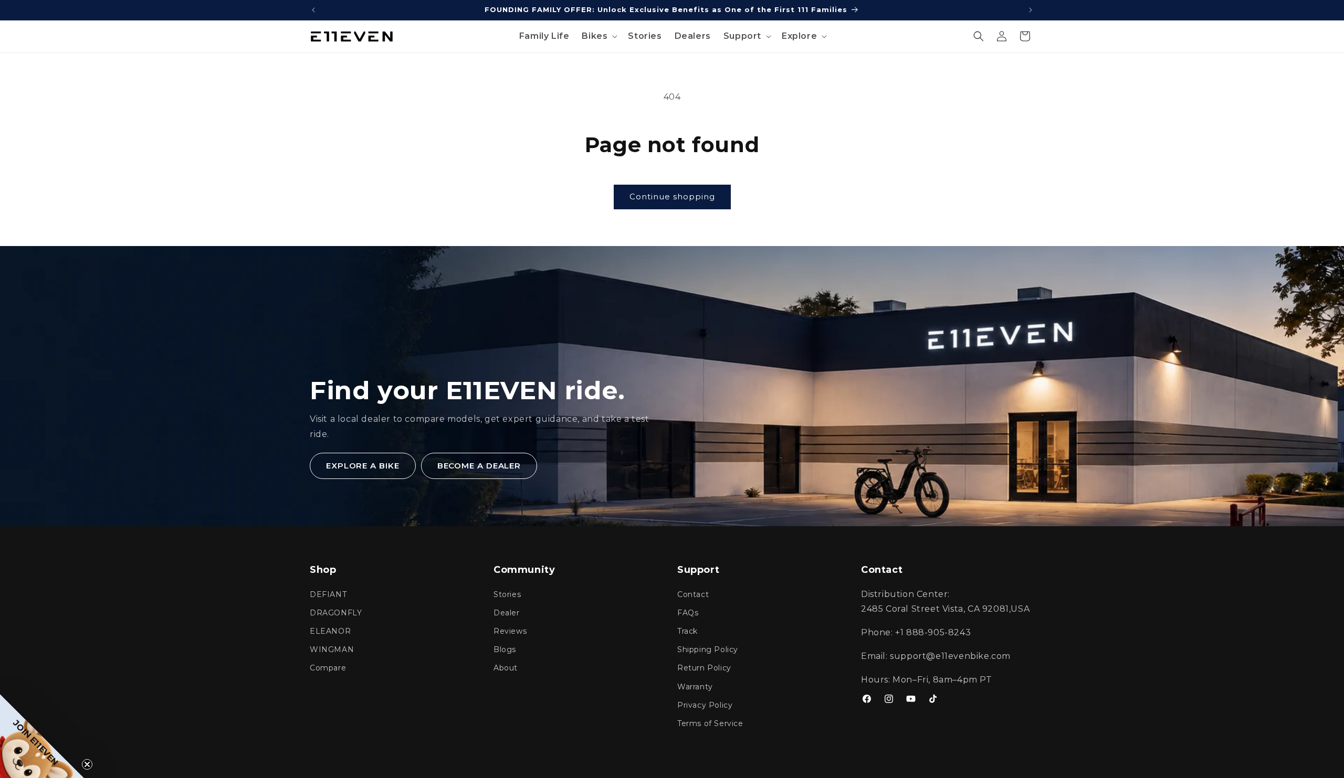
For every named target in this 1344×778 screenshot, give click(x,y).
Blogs (505, 649)
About (506, 668)
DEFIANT (328, 594)
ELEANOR (330, 631)
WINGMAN (332, 649)
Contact (693, 594)
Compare (328, 668)
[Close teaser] (87, 764)
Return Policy (704, 668)
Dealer (507, 612)
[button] (598, 36)
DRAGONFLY (336, 612)
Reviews (510, 631)
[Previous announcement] (313, 10)
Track (687, 631)
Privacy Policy (704, 705)
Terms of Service (710, 723)
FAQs (687, 612)
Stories (507, 594)
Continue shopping (672, 196)
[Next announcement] (1030, 10)
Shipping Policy (707, 649)
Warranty (695, 686)
